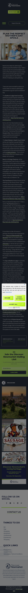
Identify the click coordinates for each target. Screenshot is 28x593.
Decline (7, 298)
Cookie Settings (19, 298)
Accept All (13, 304)
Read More (9, 292)
